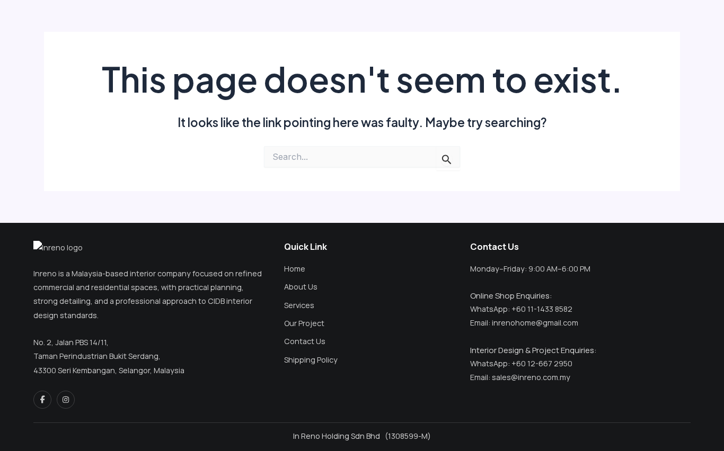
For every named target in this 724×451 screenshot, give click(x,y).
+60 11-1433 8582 (541, 309)
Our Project (304, 323)
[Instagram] (66, 400)
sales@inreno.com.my (531, 377)
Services (299, 305)
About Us (300, 287)
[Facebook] (42, 400)
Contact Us (304, 341)
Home (294, 269)
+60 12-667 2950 (541, 363)
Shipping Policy (311, 360)
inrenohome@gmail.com (535, 323)
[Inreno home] (74, 248)
